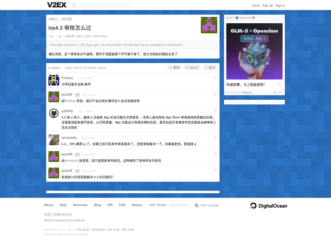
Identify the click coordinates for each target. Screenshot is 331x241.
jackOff (70, 36)
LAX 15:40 (113, 229)
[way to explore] (57, 5)
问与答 (67, 18)
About (48, 204)
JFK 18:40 (128, 229)
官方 (211, 67)
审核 (175, 67)
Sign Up (268, 5)
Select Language (208, 205)
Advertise (80, 204)
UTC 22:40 (83, 229)
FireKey (67, 77)
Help (63, 204)
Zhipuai (247, 92)
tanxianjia (69, 137)
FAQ (122, 204)
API (110, 204)
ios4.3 (193, 67)
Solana (137, 204)
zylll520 (67, 111)
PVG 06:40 (98, 229)
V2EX (52, 18)
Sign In (280, 5)
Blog (97, 204)
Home (256, 5)
